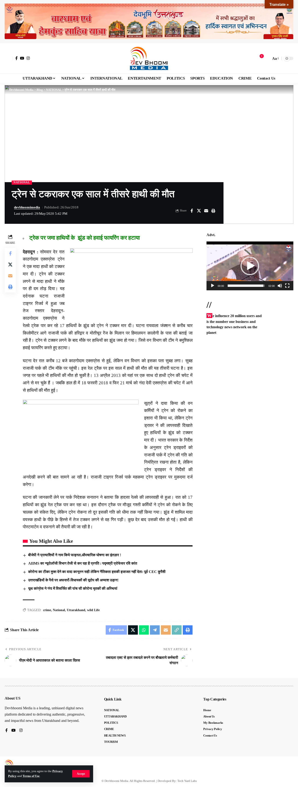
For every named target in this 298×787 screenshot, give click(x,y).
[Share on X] (199, 210)
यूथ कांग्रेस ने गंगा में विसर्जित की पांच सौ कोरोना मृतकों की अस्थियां (72, 588)
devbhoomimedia (27, 207)
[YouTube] (22, 58)
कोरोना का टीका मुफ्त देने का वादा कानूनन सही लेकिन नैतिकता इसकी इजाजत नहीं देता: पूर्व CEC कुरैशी (97, 572)
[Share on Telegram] (155, 630)
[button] (81, 773)
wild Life (93, 610)
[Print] (213, 210)
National (59, 610)
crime (47, 610)
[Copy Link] (177, 630)
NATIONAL (22, 182)
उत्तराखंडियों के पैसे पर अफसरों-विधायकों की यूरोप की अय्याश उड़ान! (73, 580)
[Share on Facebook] (191, 210)
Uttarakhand (76, 610)
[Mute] (280, 285)
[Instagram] (28, 58)
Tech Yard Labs (187, 781)
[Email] (206, 210)
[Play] (212, 285)
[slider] (246, 286)
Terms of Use (31, 776)
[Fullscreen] (287, 285)
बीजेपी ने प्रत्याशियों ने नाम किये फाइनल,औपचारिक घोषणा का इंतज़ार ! (74, 555)
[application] (250, 265)
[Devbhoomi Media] (149, 58)
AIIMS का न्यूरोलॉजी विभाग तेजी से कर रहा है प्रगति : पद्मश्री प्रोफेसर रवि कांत (82, 563)
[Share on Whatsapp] (144, 630)
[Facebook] (16, 58)
